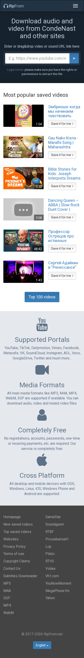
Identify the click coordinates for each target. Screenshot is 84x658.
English (41, 645)
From (16, 6)
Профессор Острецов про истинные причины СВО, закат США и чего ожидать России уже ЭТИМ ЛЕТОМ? (64, 235)
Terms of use (13, 554)
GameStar (53, 517)
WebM (8, 613)
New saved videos (18, 524)
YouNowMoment (58, 583)
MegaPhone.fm (57, 591)
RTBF (49, 532)
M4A (7, 591)
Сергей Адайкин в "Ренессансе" (63, 265)
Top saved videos (17, 532)
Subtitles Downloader (20, 576)
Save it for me (61, 123)
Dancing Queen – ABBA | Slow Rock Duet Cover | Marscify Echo (64, 204)
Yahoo (50, 598)
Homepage (12, 517)
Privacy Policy (14, 546)
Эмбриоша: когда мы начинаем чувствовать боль (64, 111)
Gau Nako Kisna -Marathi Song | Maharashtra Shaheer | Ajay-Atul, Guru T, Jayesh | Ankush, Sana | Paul (63, 142)
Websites (11, 539)
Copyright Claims (16, 561)
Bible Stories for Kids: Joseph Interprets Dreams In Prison (64, 173)
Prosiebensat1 (57, 539)
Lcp (48, 546)
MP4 (7, 605)
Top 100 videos (42, 297)
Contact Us (11, 568)
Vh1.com (52, 576)
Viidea (50, 568)
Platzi (50, 554)
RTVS (49, 561)
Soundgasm (54, 524)
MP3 (7, 583)
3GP (6, 598)
